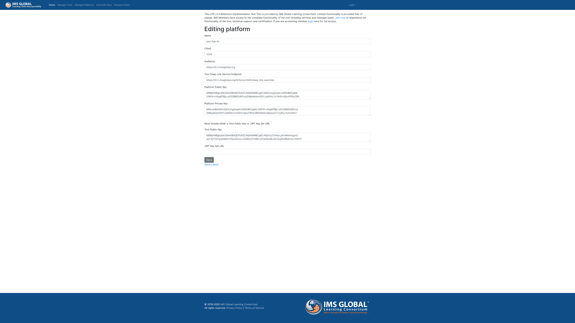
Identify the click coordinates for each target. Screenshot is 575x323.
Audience (209, 61)
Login (352, 4)
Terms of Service (254, 307)
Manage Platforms (84, 4)
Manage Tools (65, 4)
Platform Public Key (215, 87)
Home (52, 4)
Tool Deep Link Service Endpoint (223, 74)
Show (207, 164)
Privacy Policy (234, 307)
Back (215, 164)
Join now (340, 17)
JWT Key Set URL (214, 145)
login (310, 21)
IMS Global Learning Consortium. (239, 304)
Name (207, 35)
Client (207, 48)
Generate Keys (104, 4)
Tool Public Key (213, 129)
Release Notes (122, 4)
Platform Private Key (216, 103)
